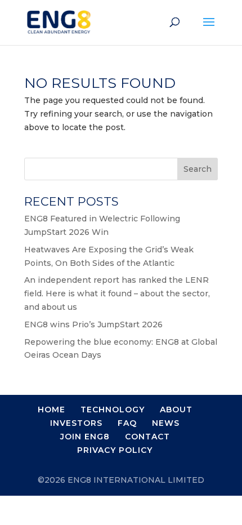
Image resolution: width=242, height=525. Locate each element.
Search (197, 169)
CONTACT (147, 436)
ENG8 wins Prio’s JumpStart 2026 (93, 324)
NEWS (166, 423)
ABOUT (176, 409)
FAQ (127, 423)
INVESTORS (76, 423)
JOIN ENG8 (85, 436)
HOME (51, 409)
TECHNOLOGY (112, 409)
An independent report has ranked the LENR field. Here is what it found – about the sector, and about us (117, 293)
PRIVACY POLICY (115, 450)
